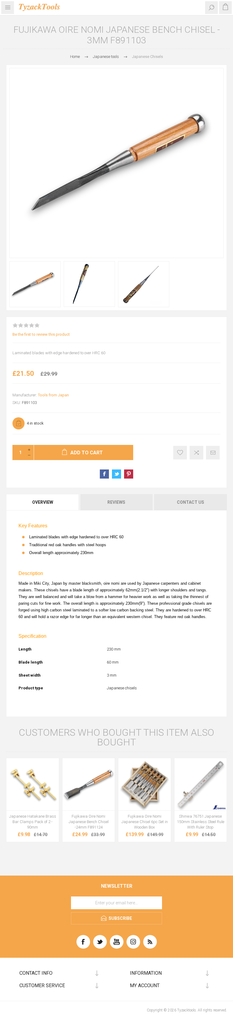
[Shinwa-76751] (200, 784)
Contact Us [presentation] (190, 502)
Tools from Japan (53, 395)
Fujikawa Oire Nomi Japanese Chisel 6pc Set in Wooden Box (144, 821)
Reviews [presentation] (116, 502)
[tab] (43, 502)
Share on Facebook (104, 474)
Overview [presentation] (42, 502)
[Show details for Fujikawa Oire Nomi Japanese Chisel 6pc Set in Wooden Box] (144, 784)
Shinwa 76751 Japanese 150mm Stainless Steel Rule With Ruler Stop (200, 821)
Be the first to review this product (41, 334)
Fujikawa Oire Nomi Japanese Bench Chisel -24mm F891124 (89, 821)
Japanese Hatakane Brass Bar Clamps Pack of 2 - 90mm (32, 821)
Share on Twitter (116, 474)
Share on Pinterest (128, 474)
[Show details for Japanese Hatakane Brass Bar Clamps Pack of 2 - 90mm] (32, 784)
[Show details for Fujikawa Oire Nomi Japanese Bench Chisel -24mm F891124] (88, 784)
